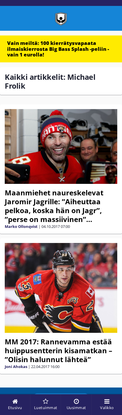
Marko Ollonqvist (21, 226)
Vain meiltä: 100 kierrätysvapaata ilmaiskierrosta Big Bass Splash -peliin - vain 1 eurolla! (58, 49)
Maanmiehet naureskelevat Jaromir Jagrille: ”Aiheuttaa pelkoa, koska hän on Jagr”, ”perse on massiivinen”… (54, 206)
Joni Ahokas (16, 366)
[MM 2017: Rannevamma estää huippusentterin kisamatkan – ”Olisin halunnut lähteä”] (61, 288)
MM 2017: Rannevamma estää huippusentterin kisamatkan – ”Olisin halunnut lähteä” (58, 350)
